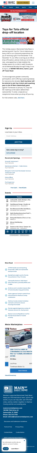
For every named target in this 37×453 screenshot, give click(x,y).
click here (21, 98)
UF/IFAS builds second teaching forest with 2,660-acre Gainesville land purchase (18, 269)
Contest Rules (8, 432)
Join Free (18, 142)
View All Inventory (10, 375)
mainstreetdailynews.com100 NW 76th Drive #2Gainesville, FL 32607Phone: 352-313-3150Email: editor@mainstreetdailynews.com (18, 412)
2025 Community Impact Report (13, 437)
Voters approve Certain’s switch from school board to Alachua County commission (19, 295)
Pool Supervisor (9, 182)
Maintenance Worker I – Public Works (16, 166)
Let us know (10, 153)
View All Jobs (22, 187)
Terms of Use (8, 427)
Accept (6, 448)
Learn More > (15, 448)
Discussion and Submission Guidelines (15, 421)
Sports (24, 7)
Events (11, 7)
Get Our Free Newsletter (17, 11)
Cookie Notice (20, 432)
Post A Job (14, 187)
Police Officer (9, 177)
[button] (7, 346)
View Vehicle (18, 371)
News (17, 7)
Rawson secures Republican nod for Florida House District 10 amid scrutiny (18, 315)
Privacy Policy (19, 427)
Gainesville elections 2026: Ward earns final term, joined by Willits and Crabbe (19, 282)
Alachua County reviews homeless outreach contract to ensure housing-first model (18, 302)
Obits (30, 7)
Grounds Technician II (11, 161)
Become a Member (23, 3)
